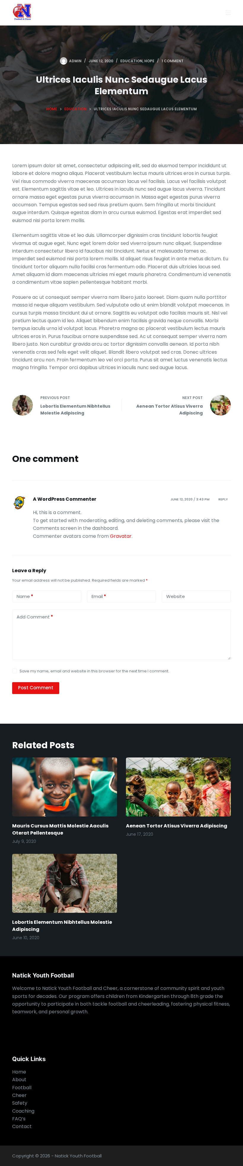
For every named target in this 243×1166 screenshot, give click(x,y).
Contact (22, 1126)
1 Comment (172, 60)
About (19, 1079)
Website (175, 596)
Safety (19, 1103)
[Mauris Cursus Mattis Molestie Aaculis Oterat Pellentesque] (64, 786)
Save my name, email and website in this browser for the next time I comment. (94, 671)
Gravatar (121, 536)
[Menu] (228, 12)
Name (25, 596)
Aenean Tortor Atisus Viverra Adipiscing (176, 825)
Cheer (19, 1095)
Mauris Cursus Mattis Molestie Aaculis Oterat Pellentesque (60, 829)
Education (131, 60)
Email (99, 596)
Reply (223, 499)
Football (21, 1087)
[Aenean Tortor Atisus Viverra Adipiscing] (178, 786)
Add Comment (35, 617)
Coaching (23, 1111)
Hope (149, 60)
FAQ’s (18, 1118)
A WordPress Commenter (64, 499)
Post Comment (35, 688)
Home (19, 1071)
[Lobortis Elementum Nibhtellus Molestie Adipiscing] (64, 883)
